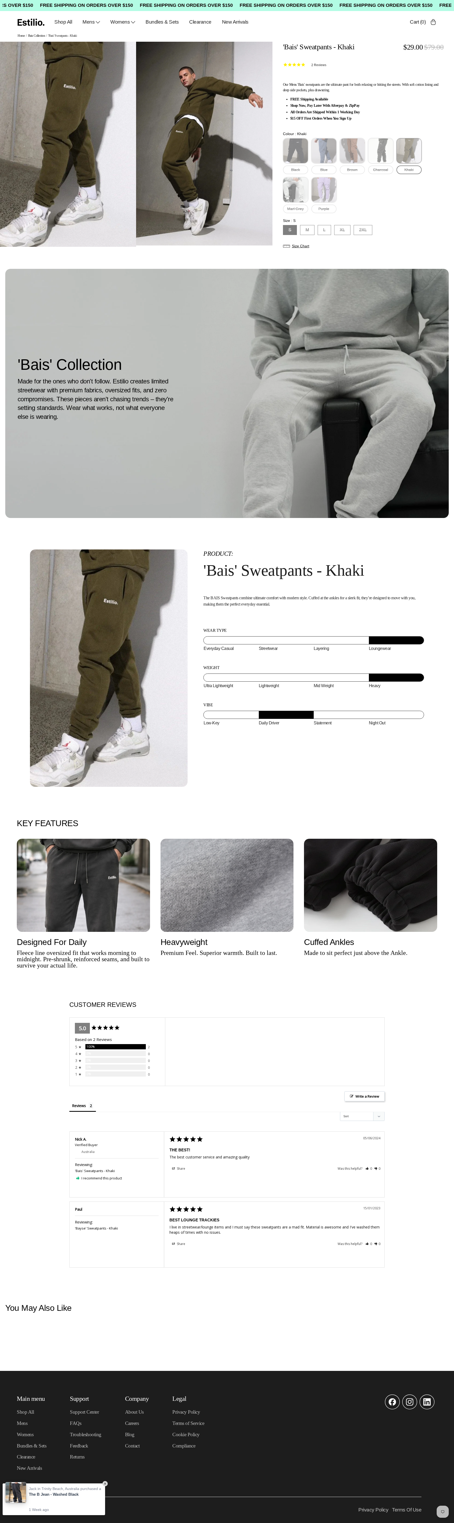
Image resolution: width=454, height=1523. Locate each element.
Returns (77, 1457)
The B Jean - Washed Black (54, 1494)
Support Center (84, 1412)
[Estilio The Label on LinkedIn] (427, 1408)
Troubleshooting (85, 1434)
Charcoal (380, 170)
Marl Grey (295, 209)
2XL (363, 230)
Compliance (183, 1446)
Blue (324, 170)
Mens (88, 22)
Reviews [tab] (79, 1105)
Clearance (200, 22)
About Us (134, 1412)
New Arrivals (235, 22)
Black (295, 170)
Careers (132, 1423)
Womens (120, 22)
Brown (352, 170)
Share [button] (180, 1168)
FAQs (75, 1423)
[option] (68, 144)
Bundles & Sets (162, 22)
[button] (363, 246)
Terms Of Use (406, 1510)
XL (342, 230)
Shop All (63, 22)
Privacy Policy (186, 1412)
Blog (130, 1434)
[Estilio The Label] (31, 22)
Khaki (409, 170)
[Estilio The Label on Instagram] (409, 1408)
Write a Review (367, 1096)
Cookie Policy (186, 1434)
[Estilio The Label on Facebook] (392, 1408)
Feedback (79, 1446)
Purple (323, 209)
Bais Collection (36, 36)
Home (21, 36)
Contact (132, 1446)
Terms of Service (188, 1423)
